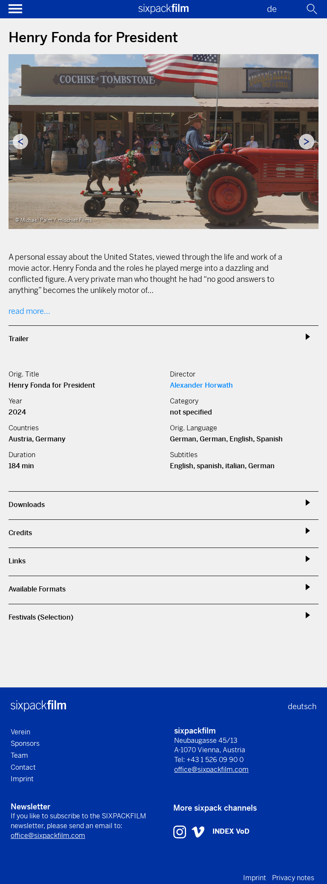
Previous (20, 141)
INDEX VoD (231, 831)
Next (306, 141)
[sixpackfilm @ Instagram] (180, 831)
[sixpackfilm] (163, 11)
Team (19, 755)
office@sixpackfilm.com (211, 769)
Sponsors (25, 743)
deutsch (302, 706)
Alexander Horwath (201, 385)
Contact (23, 767)
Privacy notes (293, 877)
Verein (20, 731)
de (272, 9)
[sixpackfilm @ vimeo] (198, 831)
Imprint (22, 778)
